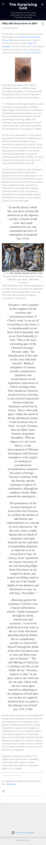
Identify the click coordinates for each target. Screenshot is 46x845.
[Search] (42, 5)
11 (39, 52)
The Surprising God (23, 6)
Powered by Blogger (24, 832)
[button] (42, 24)
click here (11, 784)
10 (37, 52)
